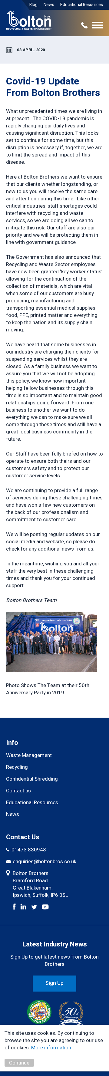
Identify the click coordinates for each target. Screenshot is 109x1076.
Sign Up (54, 983)
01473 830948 (29, 850)
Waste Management (29, 755)
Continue (19, 1063)
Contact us (18, 791)
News (49, 5)
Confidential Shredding (32, 779)
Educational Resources (81, 5)
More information (51, 1047)
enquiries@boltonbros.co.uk (44, 861)
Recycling (17, 767)
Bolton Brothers (29, 17)
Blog (33, 5)
